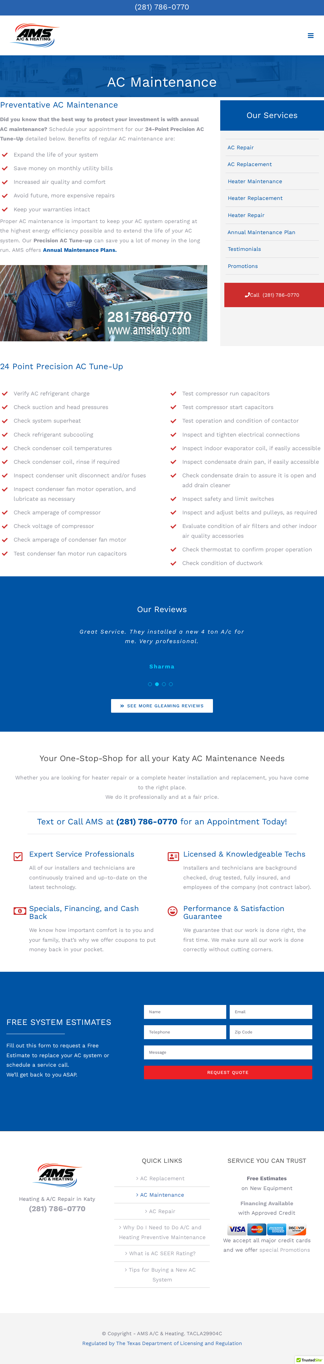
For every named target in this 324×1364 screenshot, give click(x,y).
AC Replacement (249, 164)
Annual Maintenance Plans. (80, 250)
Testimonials (244, 249)
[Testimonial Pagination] (150, 684)
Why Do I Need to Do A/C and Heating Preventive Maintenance (162, 1232)
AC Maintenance (162, 1195)
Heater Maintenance (255, 181)
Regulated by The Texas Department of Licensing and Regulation (162, 1343)
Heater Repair (246, 215)
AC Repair (240, 147)
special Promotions (284, 1250)
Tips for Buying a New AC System (162, 1275)
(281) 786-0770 (162, 7)
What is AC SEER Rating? (162, 1253)
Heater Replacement (255, 198)
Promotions (243, 266)
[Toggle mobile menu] (311, 35)
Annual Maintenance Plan (261, 232)
